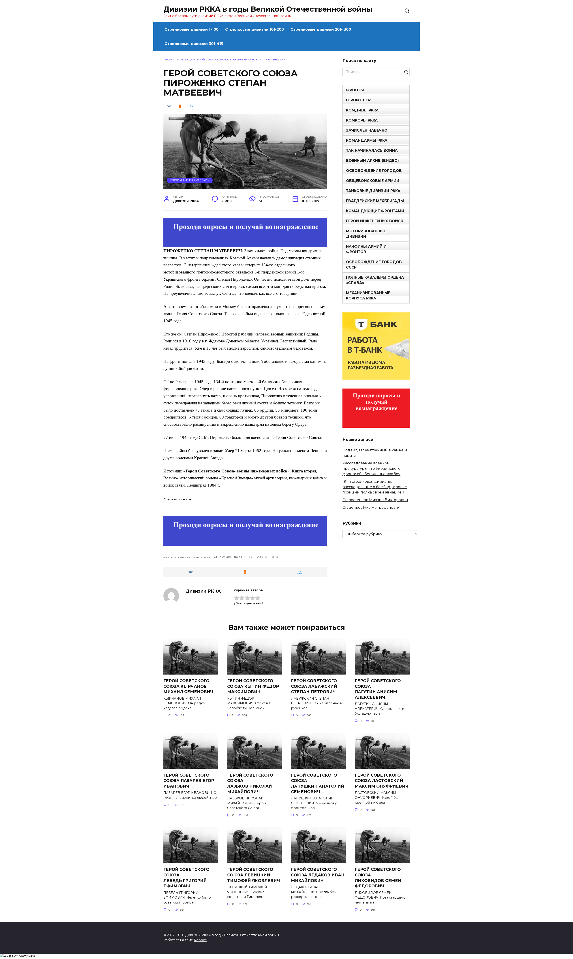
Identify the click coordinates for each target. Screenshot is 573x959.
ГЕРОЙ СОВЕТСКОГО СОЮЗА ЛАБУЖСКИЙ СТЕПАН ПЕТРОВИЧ (314, 686)
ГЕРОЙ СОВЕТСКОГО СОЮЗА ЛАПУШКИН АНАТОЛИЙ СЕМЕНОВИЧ (317, 783)
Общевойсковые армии (372, 181)
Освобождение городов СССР (374, 264)
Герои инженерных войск (189, 180)
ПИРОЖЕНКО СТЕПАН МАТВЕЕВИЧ (247, 557)
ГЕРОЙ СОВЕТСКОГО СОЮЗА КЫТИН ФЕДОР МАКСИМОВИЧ (253, 686)
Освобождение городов (374, 171)
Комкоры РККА (362, 120)
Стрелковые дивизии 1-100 (191, 29)
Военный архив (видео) (372, 160)
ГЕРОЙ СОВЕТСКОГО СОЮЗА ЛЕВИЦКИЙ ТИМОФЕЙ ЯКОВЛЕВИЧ (253, 875)
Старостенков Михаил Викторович (375, 500)
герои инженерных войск (188, 557)
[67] (245, 542)
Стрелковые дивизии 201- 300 (321, 29)
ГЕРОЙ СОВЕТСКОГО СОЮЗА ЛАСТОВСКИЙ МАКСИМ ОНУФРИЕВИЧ (381, 780)
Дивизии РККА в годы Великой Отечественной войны (267, 9)
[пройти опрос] (245, 244)
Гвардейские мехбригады (375, 201)
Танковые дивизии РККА (373, 191)
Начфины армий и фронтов (366, 249)
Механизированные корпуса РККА (368, 295)
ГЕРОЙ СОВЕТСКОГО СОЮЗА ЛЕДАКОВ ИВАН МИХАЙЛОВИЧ (317, 875)
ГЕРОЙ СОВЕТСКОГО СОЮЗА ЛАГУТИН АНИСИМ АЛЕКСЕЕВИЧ (378, 689)
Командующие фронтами (375, 211)
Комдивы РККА (362, 110)
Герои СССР (358, 100)
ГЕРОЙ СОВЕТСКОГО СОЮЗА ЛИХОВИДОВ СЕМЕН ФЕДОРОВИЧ (378, 877)
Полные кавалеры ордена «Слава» (375, 280)
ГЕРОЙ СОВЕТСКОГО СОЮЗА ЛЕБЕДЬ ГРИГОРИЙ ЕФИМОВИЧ (186, 877)
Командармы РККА (366, 140)
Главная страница (178, 59)
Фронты (355, 90)
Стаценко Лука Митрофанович (371, 507)
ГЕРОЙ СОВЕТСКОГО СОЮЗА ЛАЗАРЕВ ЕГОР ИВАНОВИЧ (188, 780)
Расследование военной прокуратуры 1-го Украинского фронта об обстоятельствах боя (371, 468)
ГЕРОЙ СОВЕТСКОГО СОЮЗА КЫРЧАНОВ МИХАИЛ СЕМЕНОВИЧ (188, 686)
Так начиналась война (372, 150)
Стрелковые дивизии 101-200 (254, 29)
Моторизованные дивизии (366, 234)
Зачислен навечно (366, 130)
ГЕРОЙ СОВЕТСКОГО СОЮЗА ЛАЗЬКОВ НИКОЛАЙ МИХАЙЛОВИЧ (250, 783)
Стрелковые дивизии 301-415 (194, 44)
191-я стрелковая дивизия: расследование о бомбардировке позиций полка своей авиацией (374, 486)
